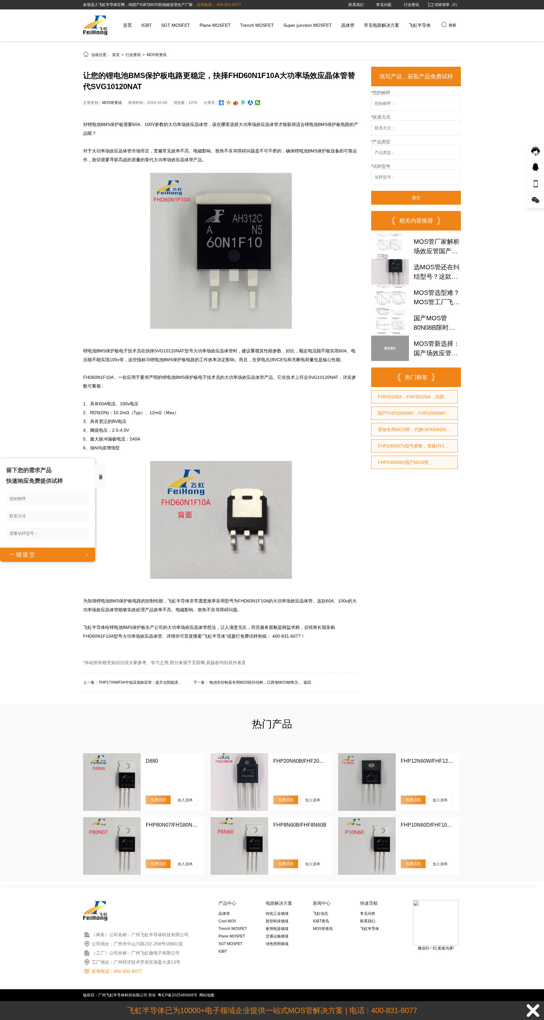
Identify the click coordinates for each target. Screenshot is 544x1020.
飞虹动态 (320, 913)
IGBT (146, 25)
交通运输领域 (277, 936)
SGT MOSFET (175, 25)
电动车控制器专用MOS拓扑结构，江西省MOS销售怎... (255, 682)
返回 (307, 682)
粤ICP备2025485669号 (177, 995)
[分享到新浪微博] (236, 102)
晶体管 (347, 25)
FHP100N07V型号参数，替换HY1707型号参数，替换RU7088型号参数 (417, 445)
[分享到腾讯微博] (243, 102)
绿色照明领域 (277, 944)
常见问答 (367, 913)
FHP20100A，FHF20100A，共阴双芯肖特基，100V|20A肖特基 (417, 396)
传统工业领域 (277, 913)
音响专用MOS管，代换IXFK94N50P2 (414, 429)
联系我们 (356, 5)
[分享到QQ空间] (228, 102)
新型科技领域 (277, 921)
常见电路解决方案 (381, 25)
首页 (127, 25)
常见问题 (383, 5)
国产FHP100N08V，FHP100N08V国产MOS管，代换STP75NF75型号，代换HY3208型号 (417, 413)
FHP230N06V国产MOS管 (403, 462)
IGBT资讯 (321, 921)
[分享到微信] (257, 102)
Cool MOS (227, 921)
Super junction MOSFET (307, 25)
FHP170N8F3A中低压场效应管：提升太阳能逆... (140, 682)
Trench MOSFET (257, 25)
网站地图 (206, 995)
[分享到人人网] (250, 102)
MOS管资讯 (157, 55)
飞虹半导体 (420, 25)
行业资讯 (411, 5)
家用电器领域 (277, 928)
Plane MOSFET (215, 25)
